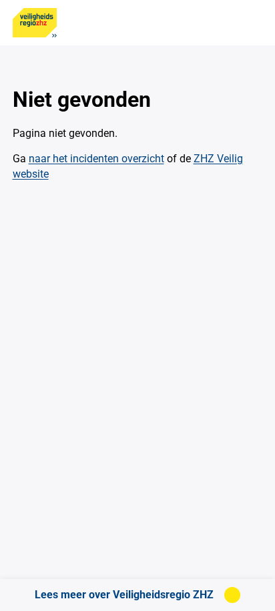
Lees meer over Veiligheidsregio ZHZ (124, 594)
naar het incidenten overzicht (96, 158)
